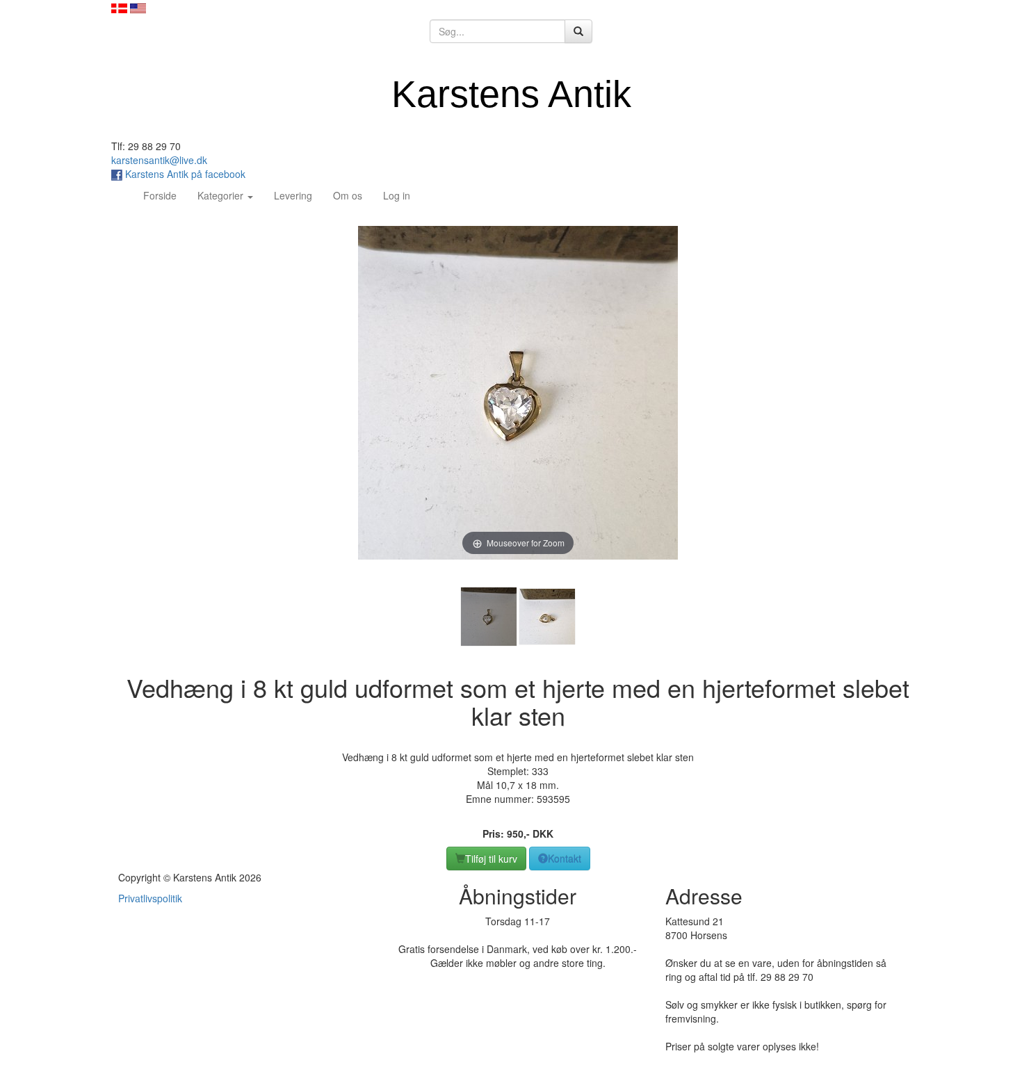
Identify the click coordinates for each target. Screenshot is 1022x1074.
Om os (347, 195)
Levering (293, 195)
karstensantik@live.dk (159, 160)
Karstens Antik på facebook (183, 174)
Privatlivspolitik (150, 898)
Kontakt (564, 858)
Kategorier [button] (221, 195)
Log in (396, 195)
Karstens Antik (511, 94)
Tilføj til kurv (491, 858)
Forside (165, 195)
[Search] (578, 31)
